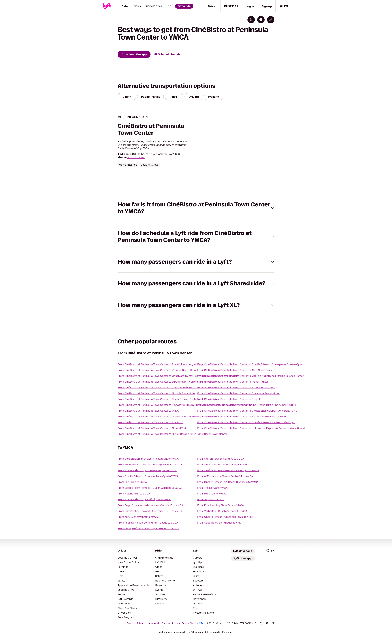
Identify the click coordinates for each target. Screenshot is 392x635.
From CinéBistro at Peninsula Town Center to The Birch (150, 422)
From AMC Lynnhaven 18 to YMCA (138, 517)
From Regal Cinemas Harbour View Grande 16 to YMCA (150, 505)
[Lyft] (106, 6)
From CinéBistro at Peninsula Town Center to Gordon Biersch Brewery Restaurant (166, 416)
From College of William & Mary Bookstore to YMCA (148, 528)
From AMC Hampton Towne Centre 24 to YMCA (225, 476)
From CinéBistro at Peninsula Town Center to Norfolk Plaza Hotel (156, 393)
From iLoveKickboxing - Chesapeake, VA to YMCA (147, 470)
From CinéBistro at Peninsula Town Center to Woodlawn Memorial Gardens (242, 416)
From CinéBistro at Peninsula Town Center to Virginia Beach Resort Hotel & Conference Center (174, 370)
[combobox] (283, 6)
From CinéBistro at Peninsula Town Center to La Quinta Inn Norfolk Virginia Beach (167, 381)
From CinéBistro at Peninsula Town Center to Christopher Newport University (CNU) (247, 411)
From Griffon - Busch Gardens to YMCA (220, 459)
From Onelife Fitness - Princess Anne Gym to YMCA (148, 476)
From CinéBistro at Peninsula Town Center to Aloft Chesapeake (235, 370)
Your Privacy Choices (187, 623)
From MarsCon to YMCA (211, 493)
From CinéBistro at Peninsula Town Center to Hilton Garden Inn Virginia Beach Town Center (172, 434)
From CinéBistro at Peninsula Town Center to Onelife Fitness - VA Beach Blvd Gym (246, 422)
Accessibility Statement (160, 623)
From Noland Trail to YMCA (134, 493)
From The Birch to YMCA (132, 482)
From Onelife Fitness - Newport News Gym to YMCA (228, 470)
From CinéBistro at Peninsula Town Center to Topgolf (229, 399)
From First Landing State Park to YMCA (220, 505)
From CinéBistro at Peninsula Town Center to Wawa (148, 411)
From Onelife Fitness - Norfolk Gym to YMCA (223, 464)
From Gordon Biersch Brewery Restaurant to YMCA (148, 459)
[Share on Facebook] (261, 19)
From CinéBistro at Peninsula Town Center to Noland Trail (152, 428)
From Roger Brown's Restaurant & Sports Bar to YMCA (150, 464)
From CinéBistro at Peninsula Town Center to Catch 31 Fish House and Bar (162, 387)
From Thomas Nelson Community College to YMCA (148, 522)
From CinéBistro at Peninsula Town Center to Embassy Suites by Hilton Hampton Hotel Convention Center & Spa (185, 405)
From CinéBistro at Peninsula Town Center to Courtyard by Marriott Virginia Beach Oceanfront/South (178, 376)
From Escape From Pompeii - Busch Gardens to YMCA (150, 488)
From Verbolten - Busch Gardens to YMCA (222, 511)
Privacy (141, 623)
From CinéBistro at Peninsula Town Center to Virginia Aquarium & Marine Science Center (250, 376)
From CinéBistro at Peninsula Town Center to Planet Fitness (232, 381)
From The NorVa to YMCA (212, 488)
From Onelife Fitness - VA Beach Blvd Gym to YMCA (227, 482)
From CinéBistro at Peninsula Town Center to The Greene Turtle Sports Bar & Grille (246, 405)
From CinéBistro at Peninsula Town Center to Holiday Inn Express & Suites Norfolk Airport (251, 428)
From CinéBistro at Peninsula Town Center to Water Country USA (236, 387)
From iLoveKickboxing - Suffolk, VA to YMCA (144, 499)
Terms (130, 623)
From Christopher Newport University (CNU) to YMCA (150, 511)
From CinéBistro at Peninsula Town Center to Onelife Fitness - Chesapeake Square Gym (249, 364)
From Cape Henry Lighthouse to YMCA (220, 522)
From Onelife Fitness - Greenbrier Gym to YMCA (225, 517)
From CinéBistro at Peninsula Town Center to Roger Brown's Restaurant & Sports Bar (168, 399)
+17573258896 (136, 157)
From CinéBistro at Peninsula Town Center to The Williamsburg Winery (160, 364)
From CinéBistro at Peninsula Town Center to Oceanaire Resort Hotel (238, 393)
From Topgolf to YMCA (210, 499)
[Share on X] (251, 19)
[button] (196, 208)
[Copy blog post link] (270, 19)
